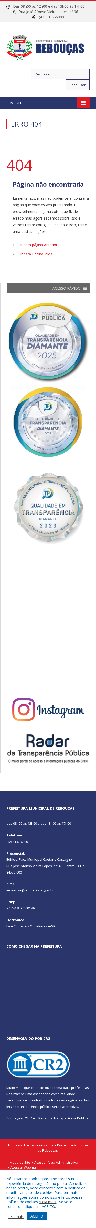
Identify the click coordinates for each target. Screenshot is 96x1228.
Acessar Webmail (23, 1167)
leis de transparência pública (28, 1106)
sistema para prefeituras (69, 1087)
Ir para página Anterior (38, 244)
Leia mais (48, 1201)
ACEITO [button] (36, 1216)
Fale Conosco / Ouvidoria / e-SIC (31, 926)
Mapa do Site (20, 1162)
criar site (37, 1087)
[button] (66, 288)
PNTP (28, 1118)
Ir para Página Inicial (37, 253)
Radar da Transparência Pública (63, 1118)
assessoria (41, 1094)
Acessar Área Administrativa (56, 1162)
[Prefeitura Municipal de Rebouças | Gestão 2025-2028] (48, 46)
